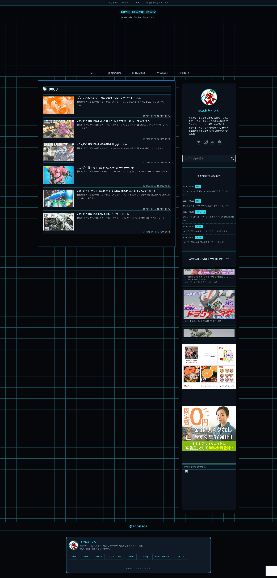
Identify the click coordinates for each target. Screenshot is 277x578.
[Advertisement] (138, 45)
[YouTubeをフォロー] (212, 142)
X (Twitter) (115, 556)
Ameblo (130, 556)
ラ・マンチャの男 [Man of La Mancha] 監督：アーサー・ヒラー (208, 193)
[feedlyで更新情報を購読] (219, 142)
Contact (181, 556)
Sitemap (144, 556)
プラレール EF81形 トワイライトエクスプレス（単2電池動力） (208, 219)
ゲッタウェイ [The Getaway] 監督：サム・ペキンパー (206, 206)
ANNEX (85, 556)
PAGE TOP (139, 526)
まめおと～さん (209, 111)
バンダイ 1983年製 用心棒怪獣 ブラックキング (203, 242)
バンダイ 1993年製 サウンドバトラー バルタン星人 (205, 231)
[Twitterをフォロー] (198, 142)
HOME (73, 556)
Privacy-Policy (163, 556)
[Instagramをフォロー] (205, 142)
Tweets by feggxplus (194, 466)
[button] (232, 158)
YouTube (98, 556)
